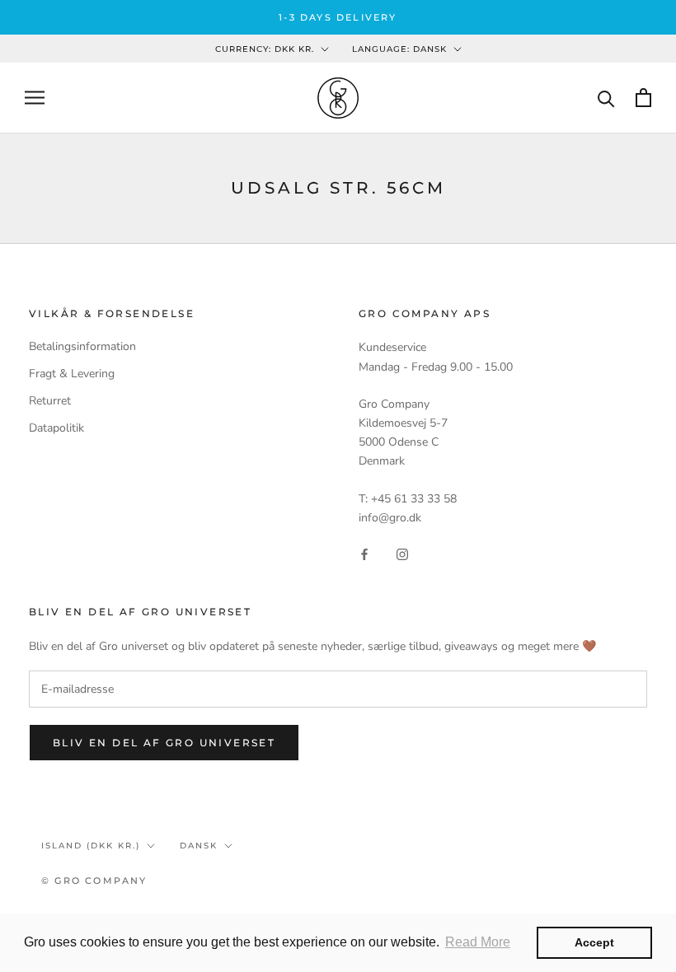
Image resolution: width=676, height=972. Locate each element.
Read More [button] (477, 942)
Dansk (199, 845)
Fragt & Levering (72, 373)
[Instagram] (402, 553)
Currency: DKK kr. (264, 49)
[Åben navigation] (35, 98)
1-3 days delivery (338, 17)
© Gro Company (94, 880)
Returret (50, 401)
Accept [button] (594, 942)
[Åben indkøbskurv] (643, 97)
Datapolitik (56, 428)
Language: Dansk (399, 49)
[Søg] (606, 97)
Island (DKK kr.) (90, 845)
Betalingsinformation (82, 346)
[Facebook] (364, 553)
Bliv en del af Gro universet (164, 742)
